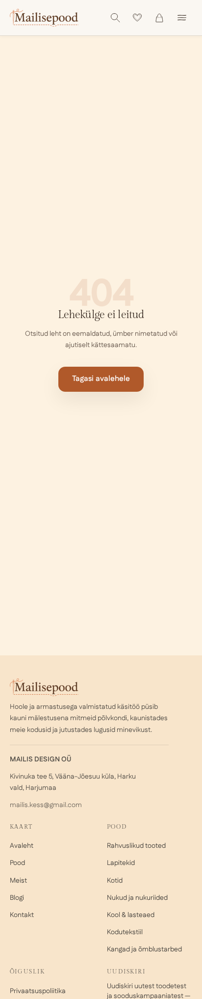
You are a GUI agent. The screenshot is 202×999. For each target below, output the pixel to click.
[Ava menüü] (182, 17)
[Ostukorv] (159, 17)
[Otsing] (115, 17)
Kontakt (22, 915)
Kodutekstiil (125, 932)
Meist (18, 881)
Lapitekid (121, 863)
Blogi (17, 898)
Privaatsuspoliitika (38, 991)
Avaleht (21, 846)
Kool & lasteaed (130, 915)
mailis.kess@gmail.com (46, 805)
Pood (17, 863)
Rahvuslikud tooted (136, 846)
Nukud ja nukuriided (137, 898)
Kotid (115, 881)
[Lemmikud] (137, 17)
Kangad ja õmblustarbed (144, 949)
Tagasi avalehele (101, 378)
